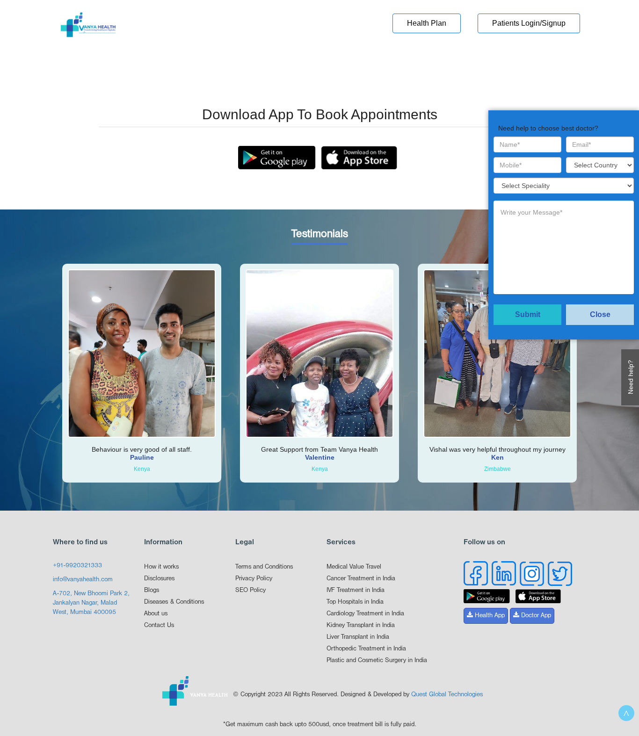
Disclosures (159, 578)
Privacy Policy (253, 578)
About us (155, 613)
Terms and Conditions (264, 567)
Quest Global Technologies (447, 694)
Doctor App (535, 615)
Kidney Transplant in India (361, 625)
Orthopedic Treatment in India (366, 648)
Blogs (151, 590)
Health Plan (426, 23)
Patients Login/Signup (529, 23)
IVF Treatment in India (356, 590)
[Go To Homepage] (88, 27)
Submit (527, 314)
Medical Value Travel (354, 567)
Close (600, 314)
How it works (161, 567)
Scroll (626, 713)
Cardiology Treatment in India (365, 613)
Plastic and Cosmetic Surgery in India (377, 660)
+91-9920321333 (77, 565)
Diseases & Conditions (174, 602)
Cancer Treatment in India (361, 578)
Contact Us (159, 625)
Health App (489, 615)
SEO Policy (250, 590)
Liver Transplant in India (358, 637)
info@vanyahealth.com (83, 579)
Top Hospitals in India (355, 602)
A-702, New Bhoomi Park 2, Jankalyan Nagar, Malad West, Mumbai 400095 (91, 603)
